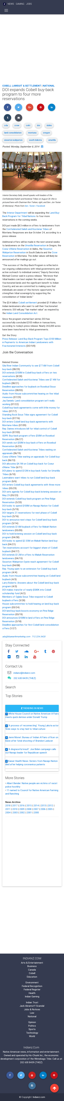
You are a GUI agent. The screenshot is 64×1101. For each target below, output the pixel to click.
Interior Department (17, 212)
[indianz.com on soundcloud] (27, 651)
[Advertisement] (32, 48)
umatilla (52, 140)
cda (6, 125)
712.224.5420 (38, 636)
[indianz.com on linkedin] (26, 656)
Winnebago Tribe (42, 1058)
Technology (32, 1032)
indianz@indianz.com (24, 672)
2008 (28, 809)
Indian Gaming (32, 996)
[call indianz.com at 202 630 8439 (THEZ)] (9, 677)
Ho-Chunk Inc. (36, 1055)
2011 (7, 809)
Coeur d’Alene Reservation (15, 248)
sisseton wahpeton (13, 140)
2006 (43, 809)
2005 (50, 809)
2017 (15, 805)
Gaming (20, 3)
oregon (46, 132)
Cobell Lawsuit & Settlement (21, 85)
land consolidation (12, 132)
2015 (29, 805)
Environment (32, 982)
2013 (43, 805)
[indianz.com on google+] (37, 651)
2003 (15, 812)
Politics (32, 1025)
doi (38, 125)
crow (16, 125)
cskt (28, 125)
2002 (22, 812)
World (32, 1036)
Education (32, 976)
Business (32, 966)
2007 (36, 809)
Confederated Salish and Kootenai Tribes (27, 229)
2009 (21, 809)
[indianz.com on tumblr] (45, 651)
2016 (22, 805)
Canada (32, 969)
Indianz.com (39, 1097)
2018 (7, 805)
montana (32, 132)
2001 (29, 812)
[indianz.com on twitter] (17, 651)
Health (32, 993)
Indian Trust (32, 1002)
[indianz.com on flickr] (9, 656)
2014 (36, 805)
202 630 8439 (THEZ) (25, 678)
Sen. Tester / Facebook (35, 206)
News (11, 3)
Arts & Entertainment (32, 962)
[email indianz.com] (9, 672)
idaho (49, 125)
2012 (50, 805)
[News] (4, 4)
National (49, 85)
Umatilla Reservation (35, 245)
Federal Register (32, 989)
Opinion (32, 1022)
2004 (8, 812)
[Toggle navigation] (6, 10)
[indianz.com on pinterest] (53, 651)
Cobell (32, 973)
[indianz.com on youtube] (34, 656)
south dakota (35, 140)
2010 (14, 809)
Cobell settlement (27, 302)
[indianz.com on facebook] (9, 651)
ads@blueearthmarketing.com (16, 636)
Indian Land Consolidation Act (21, 313)
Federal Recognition (32, 986)
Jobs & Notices (32, 1009)
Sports (32, 1029)
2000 (36, 812)
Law (32, 1012)
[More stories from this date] (42, 146)
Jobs (29, 3)
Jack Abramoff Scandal (32, 1005)
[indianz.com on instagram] (18, 656)
